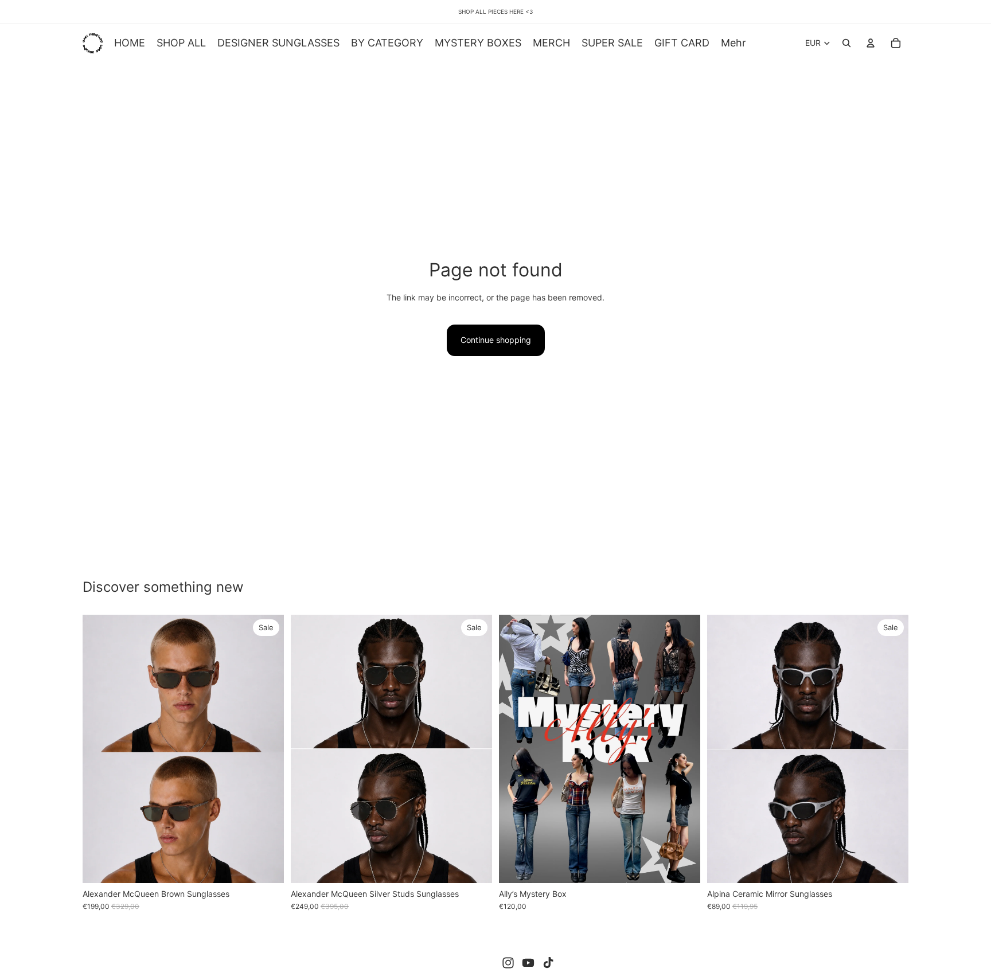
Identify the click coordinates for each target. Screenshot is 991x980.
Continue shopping (496, 340)
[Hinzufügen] (266, 865)
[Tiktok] (548, 963)
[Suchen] (846, 43)
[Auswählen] (682, 865)
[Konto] (870, 43)
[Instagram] (508, 963)
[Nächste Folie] (266, 749)
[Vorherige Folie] (100, 749)
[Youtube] (528, 963)
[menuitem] (733, 43)
